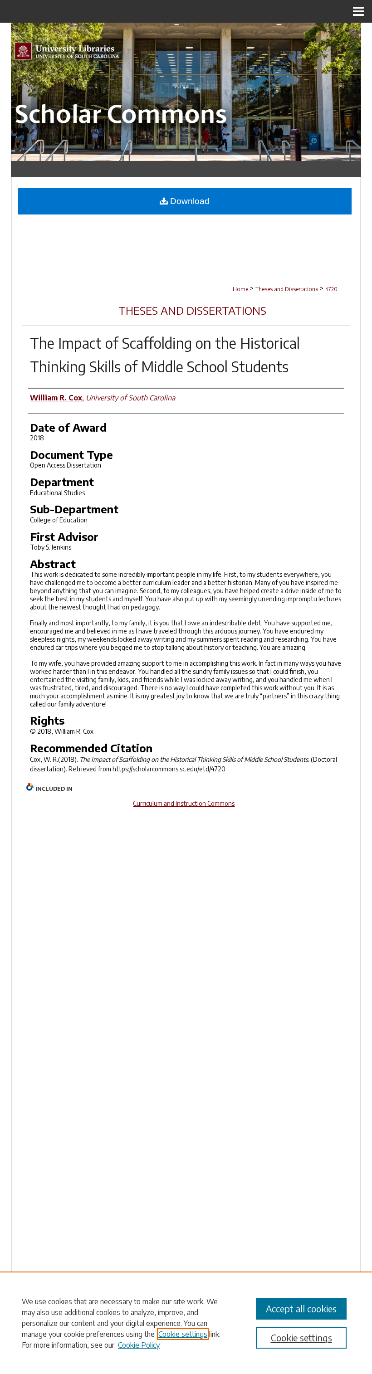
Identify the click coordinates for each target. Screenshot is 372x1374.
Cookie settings (182, 1334)
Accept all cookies (301, 1308)
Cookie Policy (139, 1345)
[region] (186, 1323)
